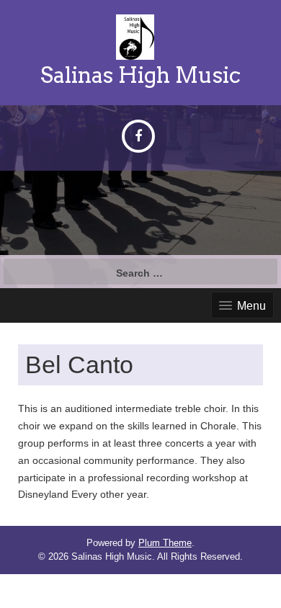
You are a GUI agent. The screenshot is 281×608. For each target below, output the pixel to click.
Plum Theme (165, 542)
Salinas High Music (140, 75)
